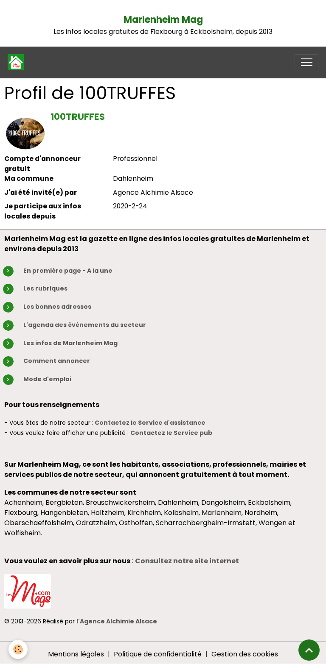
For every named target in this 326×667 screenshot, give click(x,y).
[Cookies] (18, 649)
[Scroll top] (309, 650)
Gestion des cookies (244, 654)
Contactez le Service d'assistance (150, 422)
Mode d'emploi (47, 379)
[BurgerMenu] (306, 62)
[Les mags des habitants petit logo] (27, 590)
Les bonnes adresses (57, 306)
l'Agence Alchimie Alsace (116, 621)
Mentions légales (76, 654)
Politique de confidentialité (158, 654)
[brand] (18, 62)
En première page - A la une (67, 270)
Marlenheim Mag (163, 19)
